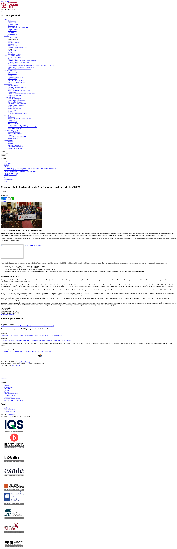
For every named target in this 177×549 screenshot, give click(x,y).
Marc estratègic (12, 26)
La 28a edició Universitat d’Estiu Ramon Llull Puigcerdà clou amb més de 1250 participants (27, 326)
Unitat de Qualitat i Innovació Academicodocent (22, 60)
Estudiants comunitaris (14, 95)
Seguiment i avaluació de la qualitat (18, 62)
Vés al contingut (5, 1)
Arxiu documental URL (15, 128)
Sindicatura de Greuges (15, 133)
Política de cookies (9, 411)
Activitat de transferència (15, 77)
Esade (6, 166)
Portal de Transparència (11, 393)
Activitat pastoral (13, 112)
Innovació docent (13, 64)
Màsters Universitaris (14, 42)
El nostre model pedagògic (16, 57)
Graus (10, 41)
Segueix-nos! (4, 378)
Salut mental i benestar (14, 108)
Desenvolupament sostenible (16, 100)
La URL (6, 19)
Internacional (8, 84)
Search (3, 151)
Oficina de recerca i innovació (17, 82)
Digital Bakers (11, 414)
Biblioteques (11, 117)
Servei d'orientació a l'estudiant (17, 125)
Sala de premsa (8, 140)
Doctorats (11, 44)
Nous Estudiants (13, 37)
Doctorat (10, 75)
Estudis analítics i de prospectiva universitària (21, 67)
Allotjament (11, 120)
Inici (5, 178)
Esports (6, 392)
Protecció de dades (9, 410)
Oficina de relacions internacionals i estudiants (21, 94)
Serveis (6, 115)
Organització (12, 22)
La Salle (6, 165)
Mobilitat (7, 388)
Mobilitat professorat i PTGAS (17, 87)
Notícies (10, 142)
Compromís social (9, 97)
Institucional (4, 201)
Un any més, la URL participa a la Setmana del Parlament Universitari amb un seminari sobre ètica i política (32, 335)
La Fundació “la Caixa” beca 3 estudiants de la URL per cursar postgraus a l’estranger (26, 351)
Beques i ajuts (12, 50)
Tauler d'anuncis (13, 138)
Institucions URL (13, 24)
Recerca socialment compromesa (17, 103)
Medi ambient (12, 107)
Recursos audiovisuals (14, 145)
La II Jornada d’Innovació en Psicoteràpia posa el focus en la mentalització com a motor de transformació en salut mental (36, 340)
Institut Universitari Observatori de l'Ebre (16, 170)
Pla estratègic (12, 59)
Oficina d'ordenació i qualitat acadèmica (19, 69)
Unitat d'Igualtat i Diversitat (16, 105)
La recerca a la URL (14, 72)
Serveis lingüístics (13, 123)
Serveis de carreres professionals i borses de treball (22, 127)
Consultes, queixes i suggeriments (18, 113)
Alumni (10, 135)
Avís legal (7, 408)
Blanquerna (7, 163)
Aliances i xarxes (13, 29)
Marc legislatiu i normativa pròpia (18, 27)
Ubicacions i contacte (14, 34)
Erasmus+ (11, 89)
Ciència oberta (12, 74)
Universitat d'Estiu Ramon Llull (17, 47)
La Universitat (12, 21)
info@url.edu (16, 365)
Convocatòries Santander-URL (17, 137)
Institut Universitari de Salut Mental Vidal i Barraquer (19, 171)
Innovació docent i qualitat (12, 55)
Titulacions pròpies (13, 46)
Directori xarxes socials (15, 148)
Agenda (10, 143)
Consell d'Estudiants (14, 132)
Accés (10, 52)
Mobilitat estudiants (13, 85)
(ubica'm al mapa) (24, 362)
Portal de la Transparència (15, 98)
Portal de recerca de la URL (16, 80)
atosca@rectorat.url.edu (7, 314)
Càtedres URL (12, 79)
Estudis (6, 36)
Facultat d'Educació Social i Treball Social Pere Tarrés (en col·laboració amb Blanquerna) (30, 168)
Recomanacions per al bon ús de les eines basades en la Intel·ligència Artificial (31, 65)
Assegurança (12, 92)
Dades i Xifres (12, 31)
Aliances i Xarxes (9, 395)
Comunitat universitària (11, 130)
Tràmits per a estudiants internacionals (19, 90)
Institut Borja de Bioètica (11, 173)
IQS (5, 161)
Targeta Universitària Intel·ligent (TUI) (19, 118)
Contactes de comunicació (15, 146)
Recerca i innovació (10, 70)
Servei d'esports (12, 122)
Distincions (11, 32)
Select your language (7, 9)
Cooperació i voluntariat (15, 102)
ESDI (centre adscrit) (10, 175)
